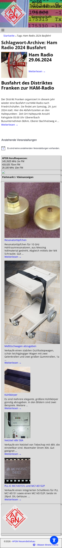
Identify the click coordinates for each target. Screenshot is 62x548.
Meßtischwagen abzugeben (20, 346)
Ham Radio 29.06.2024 (41, 57)
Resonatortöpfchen (15, 240)
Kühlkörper (10, 394)
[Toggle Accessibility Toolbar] (54, 540)
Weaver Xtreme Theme (47, 544)
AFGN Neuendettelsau (23, 541)
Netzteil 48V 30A (13, 440)
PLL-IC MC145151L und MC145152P (24, 485)
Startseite (8, 35)
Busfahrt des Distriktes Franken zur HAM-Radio (27, 85)
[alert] (31, 148)
